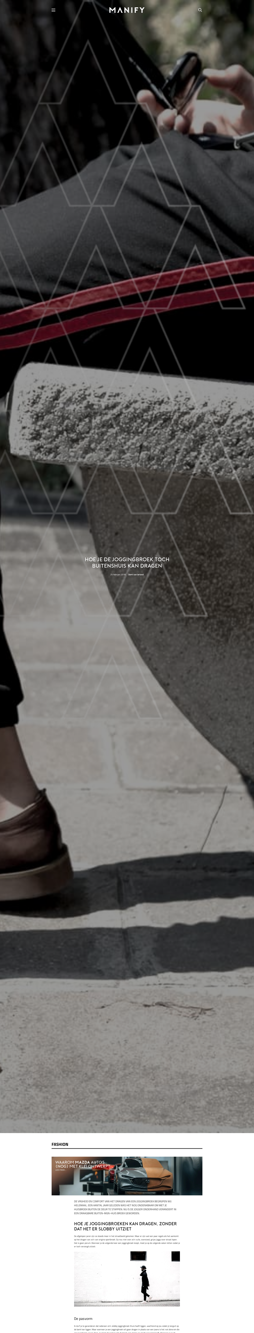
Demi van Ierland (136, 574)
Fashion (60, 1144)
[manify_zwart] (127, 10)
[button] (53, 10)
